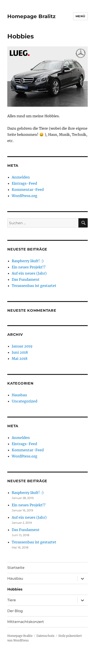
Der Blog (15, 611)
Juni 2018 (20, 352)
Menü (80, 16)
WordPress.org (24, 196)
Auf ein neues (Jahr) (29, 273)
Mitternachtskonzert (25, 622)
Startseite (16, 568)
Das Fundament (26, 279)
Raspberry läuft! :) (28, 261)
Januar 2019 (22, 346)
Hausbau (19, 395)
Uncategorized (24, 401)
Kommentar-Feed (28, 189)
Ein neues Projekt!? (29, 267)
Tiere (11, 600)
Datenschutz (45, 636)
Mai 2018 (19, 358)
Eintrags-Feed (24, 183)
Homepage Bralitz (31, 16)
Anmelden (21, 177)
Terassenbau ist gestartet (34, 285)
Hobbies (15, 589)
